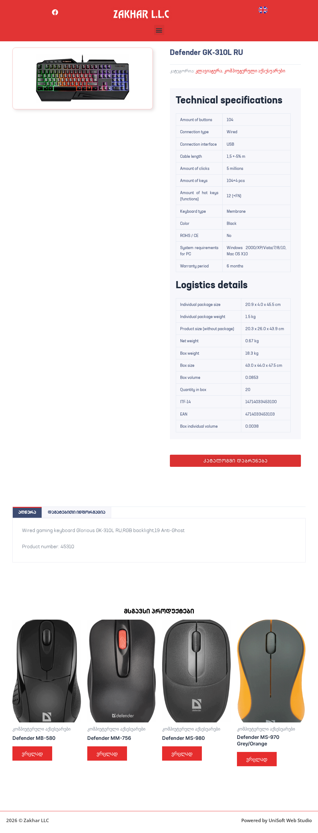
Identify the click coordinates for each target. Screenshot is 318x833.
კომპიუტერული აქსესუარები (254, 71)
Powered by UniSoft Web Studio (276, 820)
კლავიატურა (208, 71)
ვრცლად (32, 753)
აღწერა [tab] (27, 512)
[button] (159, 30)
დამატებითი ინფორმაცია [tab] (76, 512)
